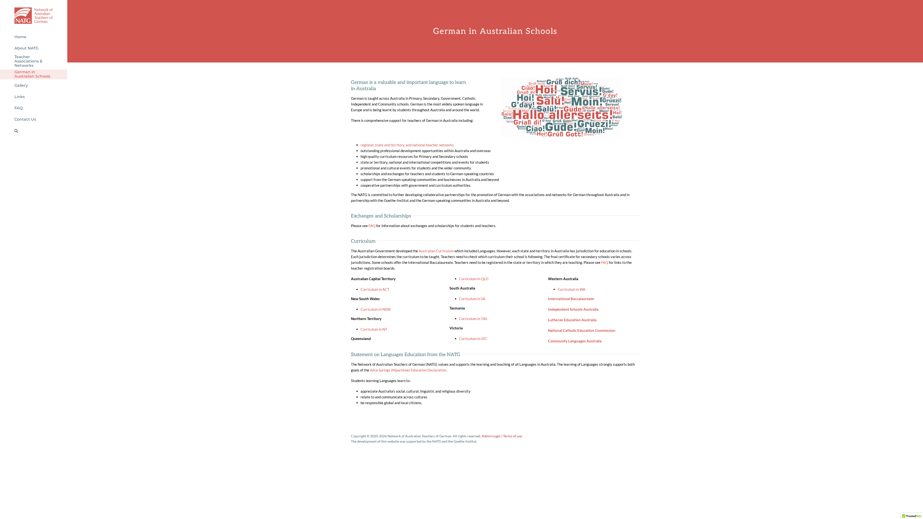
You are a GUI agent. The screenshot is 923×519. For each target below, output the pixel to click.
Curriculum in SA (472, 299)
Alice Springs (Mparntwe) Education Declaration (408, 370)
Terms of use (512, 436)
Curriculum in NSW (376, 309)
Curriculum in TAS (473, 318)
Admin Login (491, 436)
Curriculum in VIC (473, 338)
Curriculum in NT (374, 329)
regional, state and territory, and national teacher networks (407, 145)
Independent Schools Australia (573, 309)
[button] (33, 131)
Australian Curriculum (436, 251)
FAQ (371, 225)
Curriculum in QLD (473, 279)
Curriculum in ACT (375, 289)
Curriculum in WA (571, 289)
